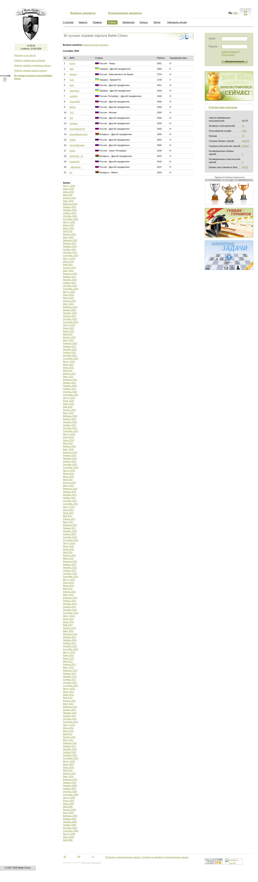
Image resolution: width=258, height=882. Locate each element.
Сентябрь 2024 (70, 255)
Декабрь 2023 (70, 279)
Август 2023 (69, 292)
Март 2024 (68, 270)
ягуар (72, 63)
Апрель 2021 (69, 373)
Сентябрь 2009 (70, 794)
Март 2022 (68, 340)
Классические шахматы (125, 13)
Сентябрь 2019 (70, 431)
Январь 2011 (69, 746)
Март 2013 (68, 667)
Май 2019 (68, 443)
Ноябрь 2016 (69, 534)
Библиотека (128, 22)
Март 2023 (68, 304)
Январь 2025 (69, 243)
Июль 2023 (68, 295)
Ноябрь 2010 (69, 752)
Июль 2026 (68, 189)
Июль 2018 (68, 473)
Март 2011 (68, 740)
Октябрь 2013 (70, 646)
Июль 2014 (68, 619)
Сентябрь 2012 (70, 685)
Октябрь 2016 (70, 537)
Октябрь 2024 (70, 252)
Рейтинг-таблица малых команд (30, 70)
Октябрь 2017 (70, 501)
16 (243, 126)
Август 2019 (69, 434)
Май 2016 (68, 552)
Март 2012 (68, 703)
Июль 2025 (68, 225)
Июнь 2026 (68, 192)
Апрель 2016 (69, 555)
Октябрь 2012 (70, 682)
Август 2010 (69, 761)
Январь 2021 (69, 382)
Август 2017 (69, 507)
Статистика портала (223, 107)
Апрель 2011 (69, 737)
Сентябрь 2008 (70, 831)
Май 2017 (68, 516)
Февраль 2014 (70, 634)
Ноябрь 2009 (69, 788)
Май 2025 (68, 231)
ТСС (72, 112)
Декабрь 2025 (70, 210)
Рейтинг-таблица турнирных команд (32, 65)
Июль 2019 (68, 437)
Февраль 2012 (70, 707)
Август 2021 (69, 361)
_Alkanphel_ (75, 167)
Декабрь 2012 (70, 676)
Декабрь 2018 (70, 458)
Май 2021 (68, 370)
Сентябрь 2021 (70, 358)
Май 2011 (67, 734)
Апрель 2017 (69, 519)
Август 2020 (69, 398)
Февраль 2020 (70, 416)
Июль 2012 (68, 691)
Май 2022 (68, 334)
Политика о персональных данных (122, 857)
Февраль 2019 (70, 452)
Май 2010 (68, 770)
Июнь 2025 (68, 228)
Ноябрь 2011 (69, 716)
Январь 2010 (69, 782)
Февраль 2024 (70, 273)
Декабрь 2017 (70, 495)
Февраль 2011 (70, 743)
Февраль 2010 (70, 779)
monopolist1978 (77, 129)
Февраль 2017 (70, 525)
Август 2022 (69, 325)
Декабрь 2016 (70, 531)
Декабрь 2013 (70, 640)
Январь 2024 (69, 276)
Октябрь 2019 (70, 428)
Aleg (72, 69)
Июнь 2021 (68, 367)
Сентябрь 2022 (70, 322)
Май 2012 (68, 697)
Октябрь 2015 (70, 573)
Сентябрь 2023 (70, 289)
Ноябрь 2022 (69, 316)
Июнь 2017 (68, 513)
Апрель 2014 (69, 628)
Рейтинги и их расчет (25, 55)
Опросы (143, 22)
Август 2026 (69, 186)
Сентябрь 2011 (70, 722)
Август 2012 (69, 688)
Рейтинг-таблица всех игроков (29, 60)
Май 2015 (68, 588)
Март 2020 (68, 413)
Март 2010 (68, 776)
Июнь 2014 (68, 622)
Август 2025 (69, 222)
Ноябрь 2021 (69, 352)
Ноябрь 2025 (69, 213)
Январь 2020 (69, 419)
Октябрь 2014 (70, 610)
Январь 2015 (69, 601)
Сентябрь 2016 (70, 540)
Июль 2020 (68, 401)
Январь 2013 (69, 673)
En (236, 13)
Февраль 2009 (70, 816)
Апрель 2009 (69, 809)
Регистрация (228, 55)
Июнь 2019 (68, 440)
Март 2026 (68, 201)
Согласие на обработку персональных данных (165, 857)
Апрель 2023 (69, 301)
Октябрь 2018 (70, 464)
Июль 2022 (68, 328)
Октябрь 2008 (70, 828)
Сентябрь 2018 (70, 467)
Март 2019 (68, 449)
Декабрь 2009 (70, 785)
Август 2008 (69, 834)
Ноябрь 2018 (69, 461)
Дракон (73, 74)
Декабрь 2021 (70, 349)
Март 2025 (68, 237)
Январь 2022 (69, 346)
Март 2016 (68, 558)
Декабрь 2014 (70, 604)
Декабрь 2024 (70, 246)
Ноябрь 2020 (69, 388)
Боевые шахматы (83, 13)
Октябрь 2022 (70, 319)
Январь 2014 (69, 637)
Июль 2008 (68, 837)
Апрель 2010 (69, 773)
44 (243, 136)
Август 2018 (69, 470)
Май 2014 (68, 625)
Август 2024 (69, 258)
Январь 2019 (69, 455)
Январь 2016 (69, 564)
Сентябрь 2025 (70, 219)
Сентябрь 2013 (70, 649)
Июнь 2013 (68, 658)
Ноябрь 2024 (69, 249)
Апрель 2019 (69, 446)
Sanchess (74, 90)
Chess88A (75, 101)
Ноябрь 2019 (69, 425)
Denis (72, 150)
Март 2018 (68, 485)
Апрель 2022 (69, 337)
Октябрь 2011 (70, 719)
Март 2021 (68, 376)
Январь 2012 (69, 710)
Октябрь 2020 (70, 392)
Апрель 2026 (69, 198)
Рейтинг (112, 22)
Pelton (73, 140)
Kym (72, 80)
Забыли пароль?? (231, 51)
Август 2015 (69, 579)
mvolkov (74, 123)
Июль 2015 (68, 582)
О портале (68, 22)
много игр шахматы (91, 862)
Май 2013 (68, 661)
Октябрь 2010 (70, 755)
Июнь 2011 (68, 731)
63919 (245, 167)
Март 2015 (68, 594)
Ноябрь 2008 (69, 825)
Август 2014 (69, 616)
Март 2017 (68, 522)
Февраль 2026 (70, 204)
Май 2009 (68, 806)
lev (71, 172)
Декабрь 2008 (70, 822)
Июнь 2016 (68, 549)
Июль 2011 (68, 728)
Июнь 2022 (68, 331)
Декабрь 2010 (70, 749)
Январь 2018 (69, 491)
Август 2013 (69, 652)
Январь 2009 (69, 819)
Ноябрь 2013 (69, 643)
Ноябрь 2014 (69, 607)
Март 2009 (68, 813)
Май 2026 (68, 195)
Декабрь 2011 (70, 713)
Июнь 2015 (68, 585)
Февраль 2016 (70, 561)
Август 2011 (69, 725)
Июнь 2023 (68, 298)
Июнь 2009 (68, 803)
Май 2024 (68, 264)
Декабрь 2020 (70, 385)
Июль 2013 (68, 655)
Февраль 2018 (70, 488)
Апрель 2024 (69, 267)
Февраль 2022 (70, 343)
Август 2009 (69, 797)
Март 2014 (68, 631)
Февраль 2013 (70, 670)
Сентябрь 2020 (70, 395)
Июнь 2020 (68, 404)
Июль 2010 (68, 764)
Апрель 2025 (69, 234)
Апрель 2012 (69, 700)
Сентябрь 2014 (70, 613)
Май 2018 (68, 479)
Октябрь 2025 (70, 216)
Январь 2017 (69, 528)
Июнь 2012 (68, 694)
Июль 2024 (68, 261)
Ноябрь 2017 (69, 498)
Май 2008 (68, 840)
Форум (157, 22)
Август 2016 (69, 543)
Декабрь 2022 (70, 313)
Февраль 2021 (70, 379)
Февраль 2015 (70, 597)
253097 (245, 146)
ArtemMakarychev (79, 134)
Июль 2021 (68, 364)
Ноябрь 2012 (69, 679)
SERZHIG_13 (76, 156)
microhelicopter (77, 145)
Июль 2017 (68, 510)
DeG (72, 85)
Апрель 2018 (69, 482)
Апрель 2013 (69, 664)
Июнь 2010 (68, 767)
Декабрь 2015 (70, 567)
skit (71, 118)
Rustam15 (75, 161)
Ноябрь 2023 (69, 282)
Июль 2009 (68, 800)
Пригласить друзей (177, 22)
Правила (97, 22)
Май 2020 (68, 407)
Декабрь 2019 (70, 422)
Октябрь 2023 (70, 286)
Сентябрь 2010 (70, 758)
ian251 (73, 107)
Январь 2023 (69, 310)
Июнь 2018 (68, 476)
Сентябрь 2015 (70, 576)
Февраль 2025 (70, 240)
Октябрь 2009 (70, 791)
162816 (245, 141)
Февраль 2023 (70, 307)
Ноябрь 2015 (69, 570)
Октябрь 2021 (70, 355)
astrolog (73, 96)
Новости (83, 22)
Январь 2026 (69, 207)
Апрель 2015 (69, 591)
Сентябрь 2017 (70, 504)
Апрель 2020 (69, 410)
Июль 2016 (68, 546)
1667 (244, 131)
